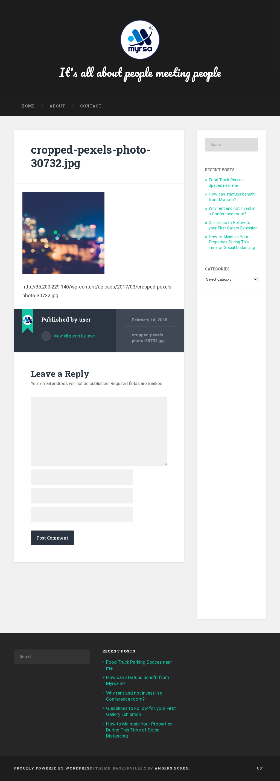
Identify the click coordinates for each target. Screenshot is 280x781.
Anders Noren (171, 768)
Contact (91, 106)
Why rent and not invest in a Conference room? (232, 211)
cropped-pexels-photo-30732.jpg (90, 156)
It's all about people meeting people (140, 72)
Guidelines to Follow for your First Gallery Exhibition (233, 225)
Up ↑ (261, 768)
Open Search (260, 106)
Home (28, 106)
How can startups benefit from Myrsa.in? (232, 197)
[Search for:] (231, 144)
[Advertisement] (231, 455)
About (57, 106)
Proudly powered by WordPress (53, 768)
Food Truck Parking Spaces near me (226, 182)
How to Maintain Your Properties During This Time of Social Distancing (232, 242)
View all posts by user (73, 336)
